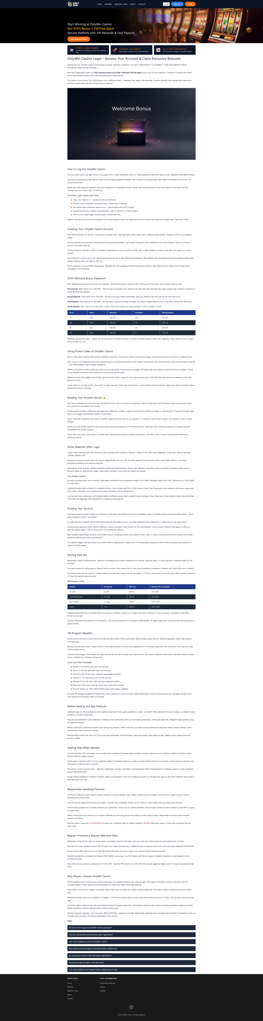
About (132, 4)
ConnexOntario (95, 823)
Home (99, 4)
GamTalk (146, 823)
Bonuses (108, 4)
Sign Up (177, 4)
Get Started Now (78, 39)
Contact (141, 4)
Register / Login (121, 4)
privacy (102, 987)
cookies (102, 991)
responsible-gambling (107, 983)
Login (190, 4)
